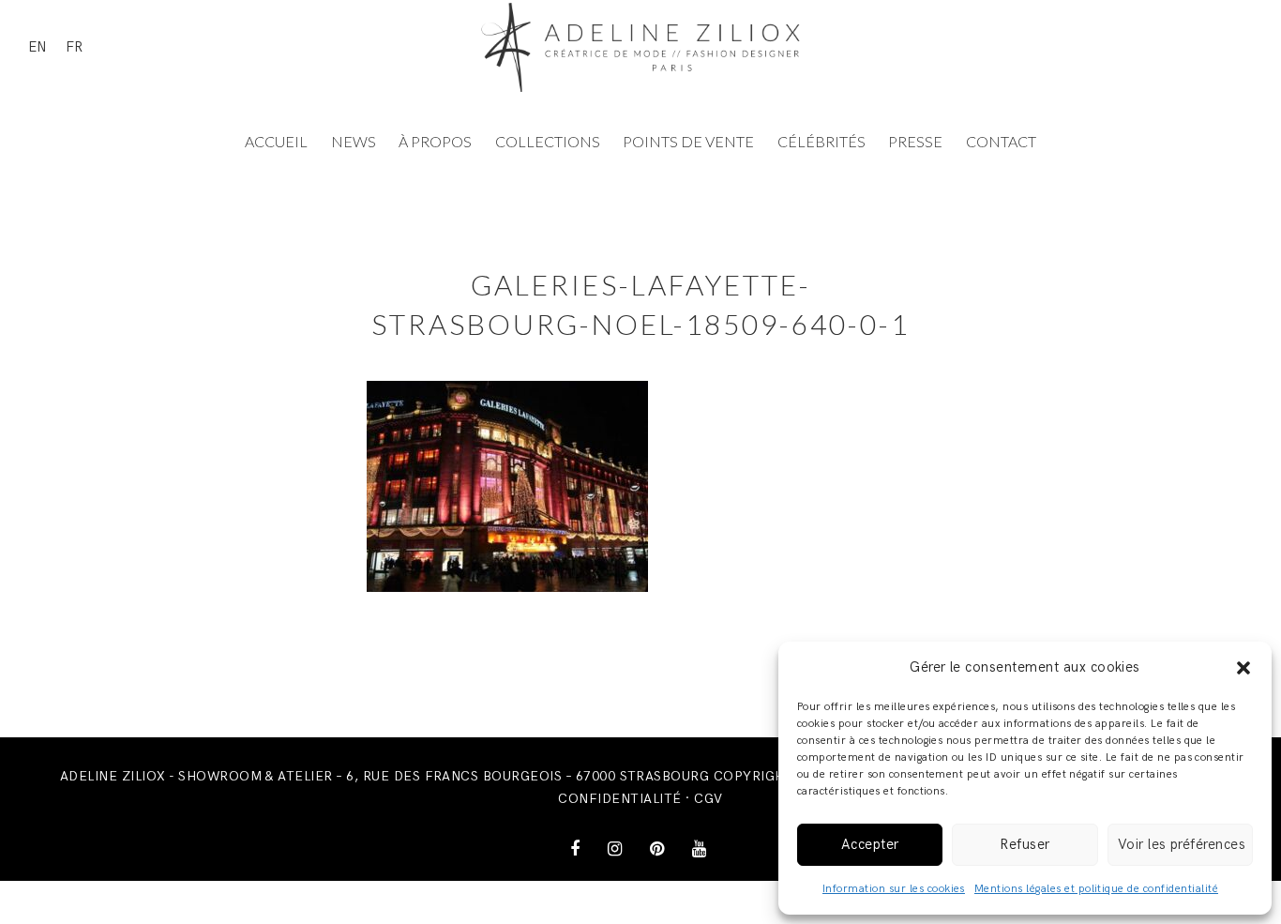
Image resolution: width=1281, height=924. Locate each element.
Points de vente (688, 141)
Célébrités (821, 141)
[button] (1243, 668)
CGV (708, 799)
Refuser (1024, 844)
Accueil (276, 141)
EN (37, 46)
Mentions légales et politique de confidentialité (1096, 889)
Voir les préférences (1182, 844)
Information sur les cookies (893, 889)
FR (74, 46)
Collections (547, 141)
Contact (1001, 141)
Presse (915, 141)
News (353, 141)
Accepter (870, 844)
